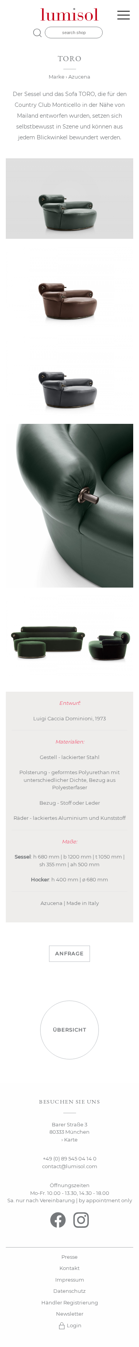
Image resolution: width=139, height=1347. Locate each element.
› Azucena (78, 77)
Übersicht (69, 1030)
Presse (69, 1257)
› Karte (69, 1139)
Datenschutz (69, 1291)
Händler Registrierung (69, 1302)
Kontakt (69, 1268)
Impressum (69, 1280)
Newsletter (69, 1314)
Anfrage (69, 953)
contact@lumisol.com (69, 1166)
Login (73, 1325)
